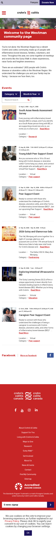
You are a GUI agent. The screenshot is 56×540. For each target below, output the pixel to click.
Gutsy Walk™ (28, 451)
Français (34, 2)
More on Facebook (28, 355)
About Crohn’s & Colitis (28, 428)
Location (22, 134)
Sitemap (28, 479)
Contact (28, 470)
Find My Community (28, 474)
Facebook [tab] (50, 355)
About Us (28, 461)
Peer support (34, 177)
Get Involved (28, 456)
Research (33, 137)
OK (28, 533)
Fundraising (34, 257)
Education (33, 298)
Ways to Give (28, 442)
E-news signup (11, 504)
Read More (44, 129)
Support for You (28, 432)
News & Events (28, 465)
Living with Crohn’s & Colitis (28, 437)
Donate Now (48, 2)
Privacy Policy (12, 521)
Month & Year (30, 94)
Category (9, 94)
